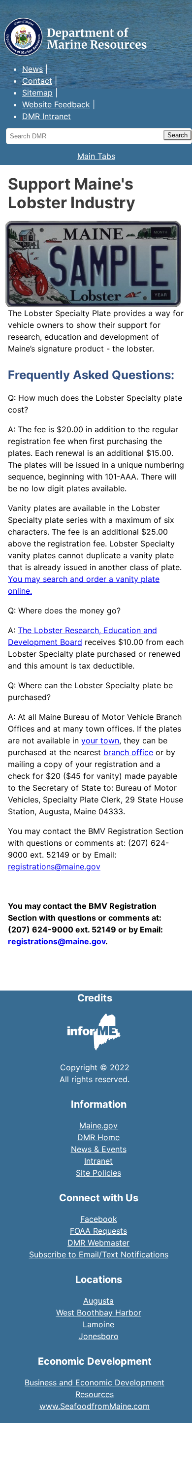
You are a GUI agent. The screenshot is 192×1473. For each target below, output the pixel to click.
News (32, 69)
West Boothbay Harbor (98, 1312)
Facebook (98, 1219)
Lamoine (98, 1324)
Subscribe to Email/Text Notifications (98, 1254)
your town (100, 740)
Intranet (98, 1161)
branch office (128, 752)
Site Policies (98, 1173)
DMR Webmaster (98, 1243)
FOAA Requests (98, 1231)
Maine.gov (98, 1125)
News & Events (99, 1149)
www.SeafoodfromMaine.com (94, 1406)
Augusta (98, 1301)
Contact (37, 81)
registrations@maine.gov (54, 866)
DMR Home (98, 1137)
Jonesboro (99, 1336)
